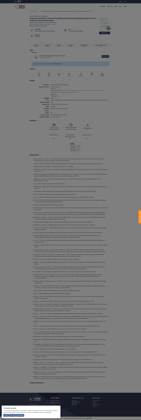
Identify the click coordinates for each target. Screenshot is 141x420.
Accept (6, 415)
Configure (20, 415)
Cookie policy (48, 412)
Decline (12, 415)
